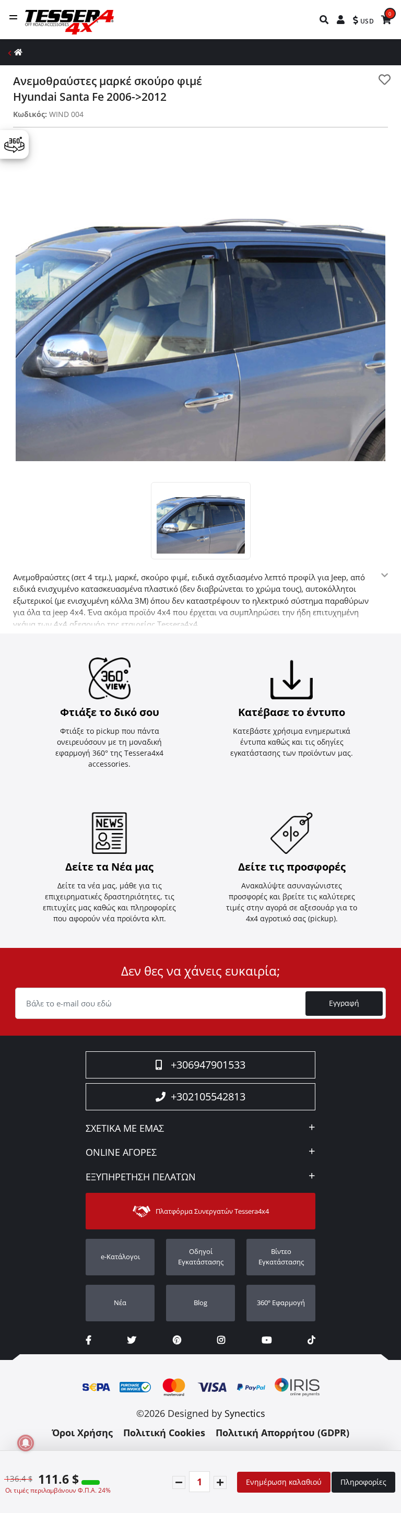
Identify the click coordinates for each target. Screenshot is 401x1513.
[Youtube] (267, 1339)
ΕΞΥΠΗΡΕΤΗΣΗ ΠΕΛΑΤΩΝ (141, 1177)
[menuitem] (324, 19)
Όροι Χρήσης (82, 1432)
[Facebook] (88, 1339)
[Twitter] (131, 1339)
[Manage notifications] (25, 1443)
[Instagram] (221, 1339)
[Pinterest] (177, 1339)
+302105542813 (208, 1096)
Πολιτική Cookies (164, 1432)
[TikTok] (311, 1339)
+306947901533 (208, 1065)
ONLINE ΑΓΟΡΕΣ (121, 1152)
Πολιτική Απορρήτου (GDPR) (282, 1432)
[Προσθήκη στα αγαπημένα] (385, 80)
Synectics (245, 1413)
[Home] (18, 52)
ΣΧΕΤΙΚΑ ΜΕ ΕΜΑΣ (125, 1128)
